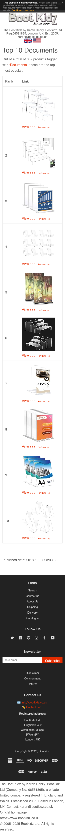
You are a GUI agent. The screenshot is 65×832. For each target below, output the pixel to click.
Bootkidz (44, 751)
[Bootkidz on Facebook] (20, 638)
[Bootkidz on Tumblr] (44, 638)
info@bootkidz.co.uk (34, 702)
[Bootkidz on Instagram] (36, 638)
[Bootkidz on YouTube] (52, 638)
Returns (33, 684)
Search (32, 590)
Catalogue (32, 618)
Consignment (32, 678)
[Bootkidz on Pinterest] (28, 638)
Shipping (32, 607)
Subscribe (52, 660)
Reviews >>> (44, 127)
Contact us (32, 596)
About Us (32, 601)
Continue (17, 10)
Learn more (29, 10)
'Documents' (18, 64)
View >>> (29, 126)
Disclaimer (32, 673)
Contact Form (34, 707)
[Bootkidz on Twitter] (12, 638)
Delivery (32, 612)
